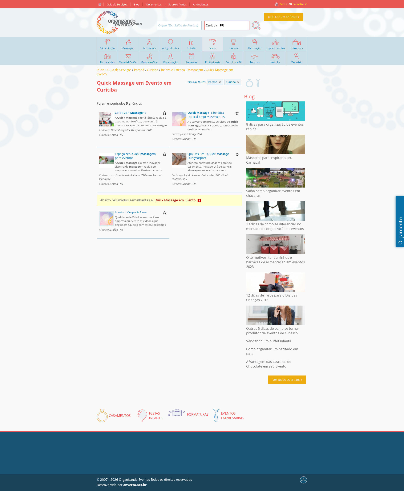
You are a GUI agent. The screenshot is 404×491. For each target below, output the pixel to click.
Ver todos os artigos (286, 380)
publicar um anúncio (282, 17)
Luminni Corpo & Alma (131, 212)
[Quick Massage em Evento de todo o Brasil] (219, 82)
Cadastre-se (299, 4)
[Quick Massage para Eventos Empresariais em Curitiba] (258, 83)
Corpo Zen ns (130, 113)
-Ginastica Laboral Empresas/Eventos (206, 115)
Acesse (283, 4)
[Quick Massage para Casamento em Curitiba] (249, 83)
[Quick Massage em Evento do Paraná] (238, 82)
